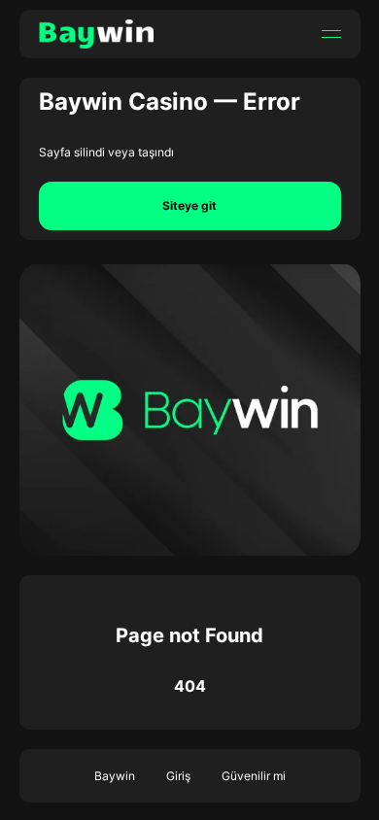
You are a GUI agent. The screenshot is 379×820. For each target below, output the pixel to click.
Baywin (114, 776)
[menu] (331, 34)
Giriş (178, 776)
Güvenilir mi (254, 776)
